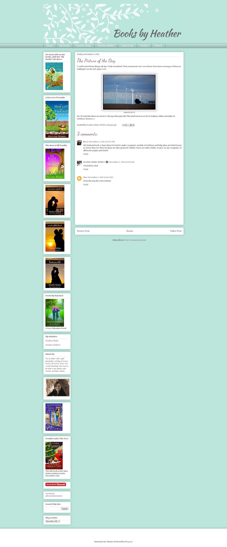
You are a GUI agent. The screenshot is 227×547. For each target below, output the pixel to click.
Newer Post (83, 231)
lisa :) (85, 142)
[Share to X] (128, 125)
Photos (158, 45)
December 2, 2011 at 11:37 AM (102, 142)
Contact (144, 45)
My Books (64, 45)
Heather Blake (83, 45)
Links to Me (127, 45)
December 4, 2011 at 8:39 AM (121, 162)
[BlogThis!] (126, 125)
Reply (85, 154)
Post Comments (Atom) (135, 240)
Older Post (176, 231)
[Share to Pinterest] (133, 125)
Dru (85, 177)
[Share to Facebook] (131, 125)
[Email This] (123, 125)
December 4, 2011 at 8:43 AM (100, 177)
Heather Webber (106, 45)
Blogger (129, 541)
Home (50, 45)
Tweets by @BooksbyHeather (54, 494)
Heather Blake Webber (94, 162)
